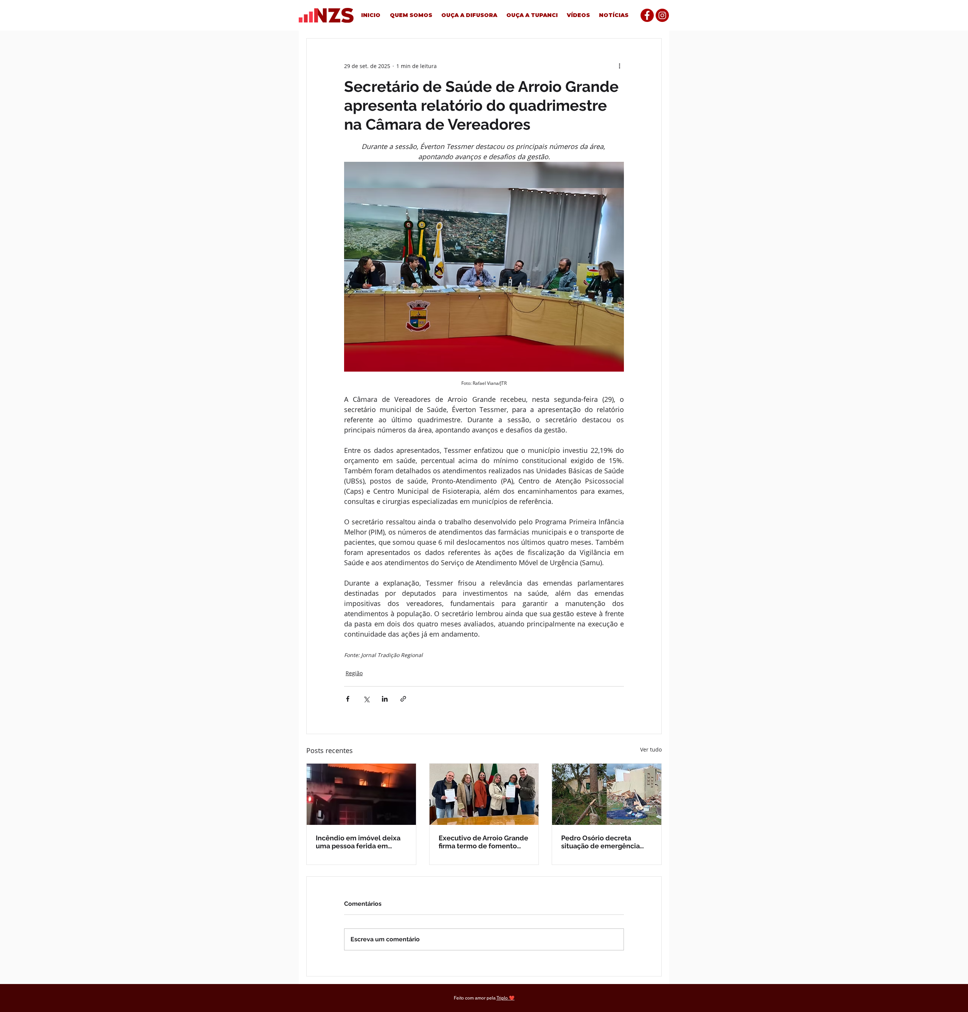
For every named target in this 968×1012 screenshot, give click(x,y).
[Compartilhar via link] (403, 698)
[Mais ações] (619, 65)
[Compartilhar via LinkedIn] (384, 698)
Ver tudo (651, 749)
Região (354, 673)
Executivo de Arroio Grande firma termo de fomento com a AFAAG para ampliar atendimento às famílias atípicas (483, 842)
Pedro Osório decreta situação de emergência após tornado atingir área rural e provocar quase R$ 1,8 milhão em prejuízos (602, 842)
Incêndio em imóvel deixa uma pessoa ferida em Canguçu (358, 842)
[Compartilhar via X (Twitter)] (366, 698)
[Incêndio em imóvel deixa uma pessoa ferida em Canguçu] (361, 794)
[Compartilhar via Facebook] (347, 698)
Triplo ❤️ (505, 998)
